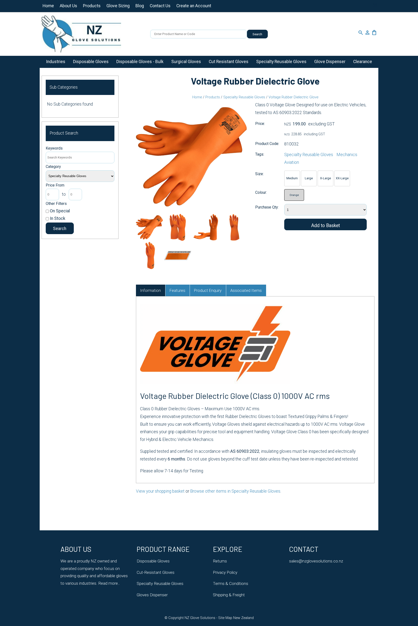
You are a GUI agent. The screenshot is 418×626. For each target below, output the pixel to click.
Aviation (291, 162)
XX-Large (342, 178)
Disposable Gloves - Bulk (140, 61)
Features (177, 290)
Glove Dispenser (329, 61)
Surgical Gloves (186, 61)
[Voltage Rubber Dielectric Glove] (191, 211)
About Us (68, 5)
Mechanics (346, 154)
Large (309, 178)
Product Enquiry (208, 290)
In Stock (57, 218)
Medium (292, 178)
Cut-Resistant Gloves (155, 572)
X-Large (325, 178)
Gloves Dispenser (152, 594)
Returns (220, 561)
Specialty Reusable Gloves (281, 61)
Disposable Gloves (91, 61)
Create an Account (193, 5)
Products (92, 5)
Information (150, 290)
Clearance (362, 61)
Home (48, 5)
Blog (139, 5)
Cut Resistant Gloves (228, 61)
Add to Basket (325, 225)
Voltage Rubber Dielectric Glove (293, 97)
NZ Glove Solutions (200, 618)
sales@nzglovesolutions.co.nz (316, 561)
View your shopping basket (160, 491)
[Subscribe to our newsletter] (375, 6)
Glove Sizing (118, 5)
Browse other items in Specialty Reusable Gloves (235, 491)
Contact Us (160, 5)
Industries (55, 61)
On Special (59, 211)
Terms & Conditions (230, 583)
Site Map (225, 618)
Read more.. (108, 583)
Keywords (54, 148)
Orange (294, 195)
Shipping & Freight (229, 594)
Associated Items (246, 290)
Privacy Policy (225, 572)
